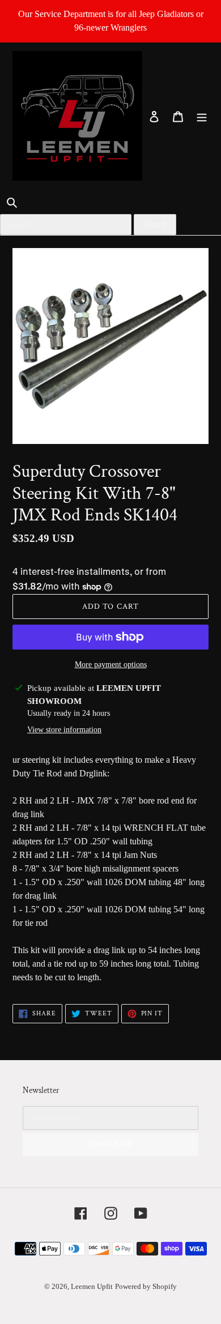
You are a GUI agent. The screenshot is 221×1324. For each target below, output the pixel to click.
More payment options (111, 664)
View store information (64, 729)
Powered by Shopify (146, 1286)
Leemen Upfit (92, 1286)
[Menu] (202, 116)
